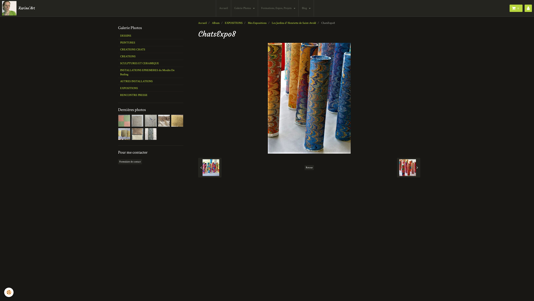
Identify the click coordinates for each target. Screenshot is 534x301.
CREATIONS (128, 56)
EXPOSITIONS (234, 23)
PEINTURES (127, 43)
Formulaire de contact (130, 161)
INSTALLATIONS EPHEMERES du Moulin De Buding (147, 72)
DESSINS (125, 36)
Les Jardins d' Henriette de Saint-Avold (294, 23)
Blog (304, 8)
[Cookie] (9, 292)
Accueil (223, 8)
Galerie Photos (243, 8)
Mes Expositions (257, 23)
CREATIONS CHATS (132, 49)
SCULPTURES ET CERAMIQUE (139, 63)
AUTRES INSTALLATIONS (136, 81)
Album (216, 23)
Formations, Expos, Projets (276, 8)
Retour (309, 167)
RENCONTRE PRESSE (133, 95)
